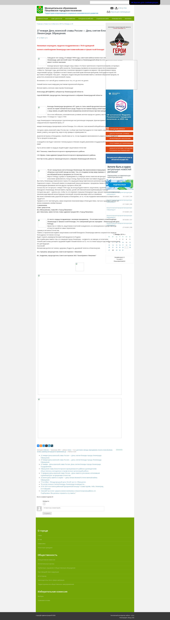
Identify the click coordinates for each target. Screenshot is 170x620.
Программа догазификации (121, 143)
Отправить (47, 513)
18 (126, 245)
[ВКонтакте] (38, 446)
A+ (38, 38)
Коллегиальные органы (46, 564)
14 (113, 245)
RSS (120, 8)
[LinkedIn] (49, 446)
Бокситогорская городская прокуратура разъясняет (121, 149)
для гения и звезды (82, 450)
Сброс (42, 38)
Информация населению (120, 138)
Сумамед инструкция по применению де (54, 452)
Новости (47, 24)
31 (122, 250)
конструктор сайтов (124, 615)
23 (119, 247)
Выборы (41, 596)
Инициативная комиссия (46, 560)
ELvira (69, 450)
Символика (41, 544)
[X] (46, 446)
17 (122, 245)
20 (109, 247)
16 (119, 245)
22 (116, 247)
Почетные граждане (45, 548)
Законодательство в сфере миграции (51, 580)
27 (109, 250)
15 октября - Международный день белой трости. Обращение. (63, 482)
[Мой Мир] (43, 446)
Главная (39, 24)
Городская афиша (117, 129)
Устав (40, 539)
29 (116, 250)
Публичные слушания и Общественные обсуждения (56, 568)
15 (116, 245)
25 (72, 24)
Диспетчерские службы (119, 134)
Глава (40, 535)
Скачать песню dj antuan (105, 450)
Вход (129, 618)
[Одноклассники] (41, 446)
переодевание (93, 450)
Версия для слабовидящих (120, 12)
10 (122, 242)
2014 (61, 24)
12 (130, 242)
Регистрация (123, 618)
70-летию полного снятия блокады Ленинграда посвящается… (63, 484)
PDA (125, 8)
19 (130, 245)
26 (130, 247)
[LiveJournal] (52, 446)
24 (122, 247)
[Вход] (44, 503)
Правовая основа (44, 600)
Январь (67, 24)
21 (113, 247)
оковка (39, 452)
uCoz (132, 615)
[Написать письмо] (111, 8)
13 (109, 245)
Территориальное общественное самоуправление (56, 584)
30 (119, 250)
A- (47, 38)
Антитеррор (42, 576)
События (55, 24)
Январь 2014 (119, 234)
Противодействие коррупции (48, 572)
